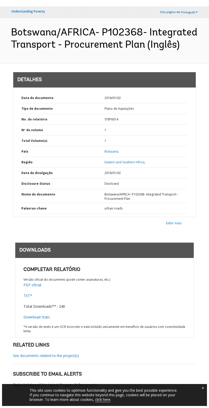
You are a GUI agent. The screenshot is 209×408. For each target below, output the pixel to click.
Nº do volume (32, 130)
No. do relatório (34, 119)
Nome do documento (38, 194)
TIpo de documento (37, 108)
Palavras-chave (34, 208)
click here (102, 399)
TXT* (27, 295)
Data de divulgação (37, 173)
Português (188, 12)
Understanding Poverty (28, 11)
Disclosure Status (35, 183)
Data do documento (37, 98)
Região (27, 162)
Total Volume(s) (34, 141)
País (24, 151)
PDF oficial (32, 284)
